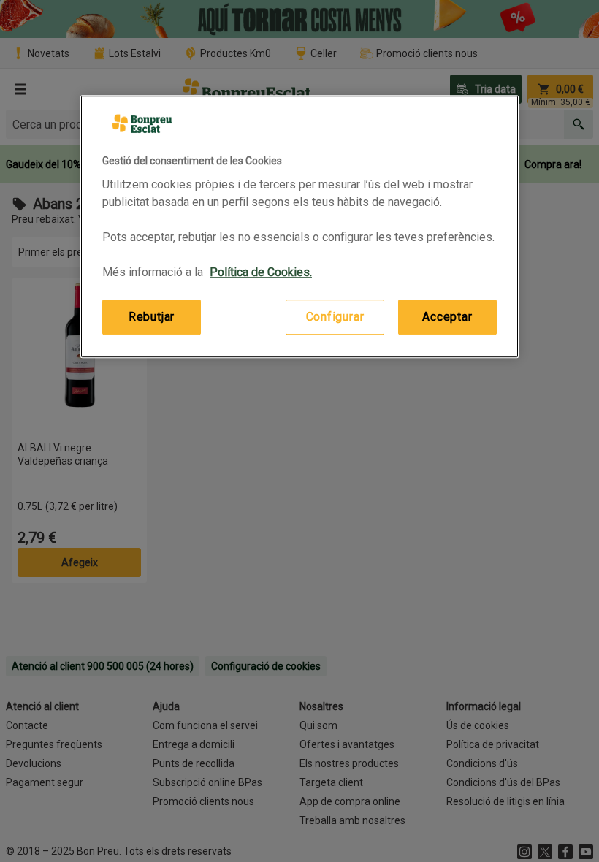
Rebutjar (152, 317)
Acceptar (447, 317)
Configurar (335, 317)
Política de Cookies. (261, 272)
